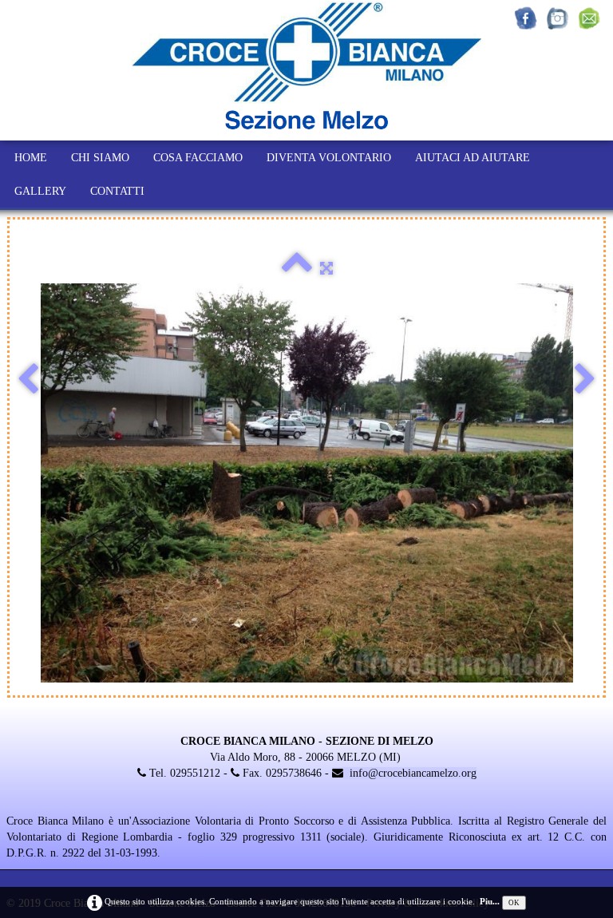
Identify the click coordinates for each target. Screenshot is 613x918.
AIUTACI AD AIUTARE (472, 158)
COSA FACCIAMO (198, 158)
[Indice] (297, 269)
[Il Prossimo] (585, 380)
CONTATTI (117, 191)
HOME (30, 158)
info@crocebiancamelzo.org (413, 773)
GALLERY (40, 191)
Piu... (490, 901)
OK (514, 903)
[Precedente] (28, 380)
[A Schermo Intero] (326, 269)
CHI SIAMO (100, 158)
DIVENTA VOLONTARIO (329, 158)
